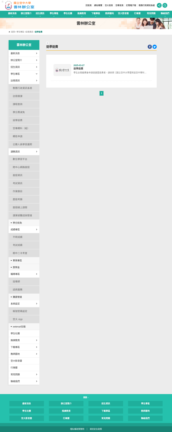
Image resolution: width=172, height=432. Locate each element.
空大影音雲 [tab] (123, 13)
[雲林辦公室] (25, 5)
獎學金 (16, 267)
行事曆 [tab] (137, 13)
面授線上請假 (20, 207)
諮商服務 (17, 289)
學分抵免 (17, 222)
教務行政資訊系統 (147, 5)
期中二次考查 (20, 253)
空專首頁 (119, 5)
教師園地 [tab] (109, 13)
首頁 (13, 32)
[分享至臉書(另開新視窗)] (150, 47)
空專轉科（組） (21, 128)
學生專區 (20, 32)
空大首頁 (109, 5)
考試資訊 (17, 183)
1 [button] (101, 93)
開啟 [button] (85, 397)
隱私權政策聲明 (77, 429)
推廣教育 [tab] (81, 13)
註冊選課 (17, 96)
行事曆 (14, 367)
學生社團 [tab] (68, 13)
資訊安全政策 (96, 429)
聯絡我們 (15, 381)
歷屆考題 (17, 199)
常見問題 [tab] (151, 13)
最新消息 (15, 53)
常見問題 (15, 374)
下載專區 (15, 347)
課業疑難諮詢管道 (22, 215)
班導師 (16, 281)
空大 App (18, 319)
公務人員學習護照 (22, 144)
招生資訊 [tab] (40, 13)
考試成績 (17, 245)
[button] (159, 5)
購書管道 (17, 297)
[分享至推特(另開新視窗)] (155, 47)
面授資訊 (17, 175)
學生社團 (15, 333)
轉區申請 (17, 136)
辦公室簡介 (16, 60)
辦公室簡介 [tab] (26, 13)
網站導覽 (98, 5)
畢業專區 (17, 260)
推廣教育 (15, 340)
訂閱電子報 (131, 5)
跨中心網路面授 (21, 167)
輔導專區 (15, 274)
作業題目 (17, 191)
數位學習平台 (20, 159)
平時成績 (17, 237)
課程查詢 (17, 104)
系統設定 (15, 303)
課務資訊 (15, 151)
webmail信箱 (19, 326)
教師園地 (15, 354)
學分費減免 (19, 112)
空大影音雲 (16, 360)
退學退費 (17, 120)
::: (2, 1)
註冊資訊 (29, 32)
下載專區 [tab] (95, 13)
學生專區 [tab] (54, 13)
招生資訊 (15, 67)
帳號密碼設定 (20, 311)
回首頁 (89, 5)
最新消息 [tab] (12, 13)
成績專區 (15, 229)
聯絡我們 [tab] (165, 13)
